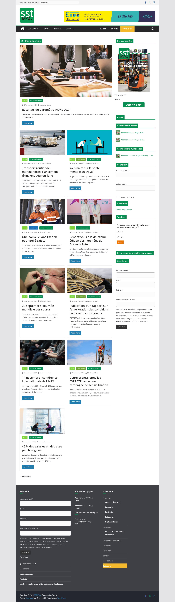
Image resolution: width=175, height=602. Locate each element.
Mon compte (108, 561)
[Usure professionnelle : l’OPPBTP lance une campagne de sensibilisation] (89, 352)
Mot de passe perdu (124, 210)
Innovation (33, 228)
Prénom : (119, 290)
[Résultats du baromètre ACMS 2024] (66, 71)
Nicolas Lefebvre (45, 105)
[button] (37, 29)
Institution (109, 512)
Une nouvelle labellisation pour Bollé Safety (39, 239)
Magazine (32, 29)
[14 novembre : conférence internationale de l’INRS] (42, 352)
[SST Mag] (22, 29)
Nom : (118, 280)
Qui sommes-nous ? (28, 564)
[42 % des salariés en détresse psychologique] (42, 421)
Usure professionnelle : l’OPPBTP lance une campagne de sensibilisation (89, 381)
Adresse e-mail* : (123, 270)
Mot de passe (121, 184)
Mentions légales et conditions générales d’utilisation (41, 584)
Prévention (81, 159)
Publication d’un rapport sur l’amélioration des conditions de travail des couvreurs (89, 309)
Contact (106, 556)
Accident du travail (112, 502)
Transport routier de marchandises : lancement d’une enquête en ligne (40, 171)
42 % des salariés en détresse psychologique (42, 448)
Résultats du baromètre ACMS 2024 (46, 109)
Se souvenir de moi (126, 198)
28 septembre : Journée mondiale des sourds (38, 307)
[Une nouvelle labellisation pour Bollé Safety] (42, 211)
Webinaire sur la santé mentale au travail (85, 170)
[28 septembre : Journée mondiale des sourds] (42, 280)
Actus (69, 29)
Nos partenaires (26, 574)
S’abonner (127, 29)
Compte (114, 29)
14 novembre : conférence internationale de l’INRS (40, 379)
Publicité (23, 579)
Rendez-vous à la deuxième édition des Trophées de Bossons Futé (88, 240)
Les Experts (24, 569)
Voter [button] (120, 242)
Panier (103, 29)
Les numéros (108, 528)
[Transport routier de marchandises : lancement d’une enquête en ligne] (42, 142)
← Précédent (25, 476)
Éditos (47, 29)
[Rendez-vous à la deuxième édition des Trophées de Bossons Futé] (89, 211)
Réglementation (111, 522)
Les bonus (107, 546)
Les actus (106, 498)
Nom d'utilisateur (123, 170)
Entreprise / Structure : (125, 300)
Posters (58, 29)
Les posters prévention (112, 541)
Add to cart (134, 105)
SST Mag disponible (36, 101)
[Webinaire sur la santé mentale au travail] (89, 142)
